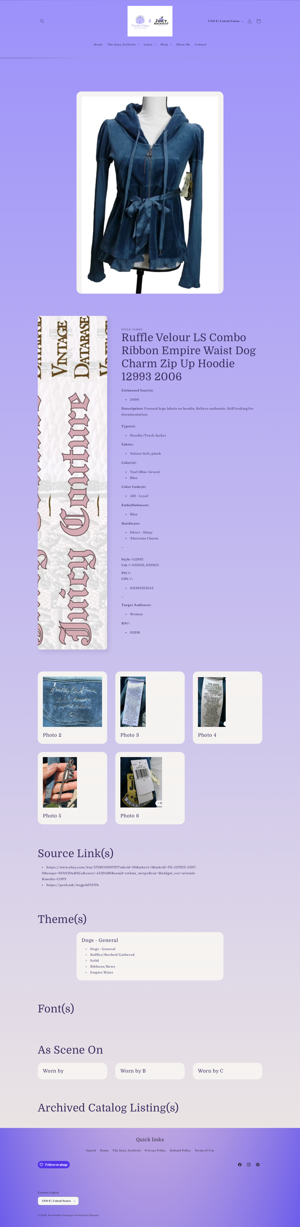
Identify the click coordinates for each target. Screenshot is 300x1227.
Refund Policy (180, 1150)
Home (104, 1150)
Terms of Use (204, 1150)
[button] (42, 21)
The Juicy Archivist (126, 1150)
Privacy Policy (155, 1150)
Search (91, 1150)
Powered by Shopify (86, 1215)
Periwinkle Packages (61, 1215)
